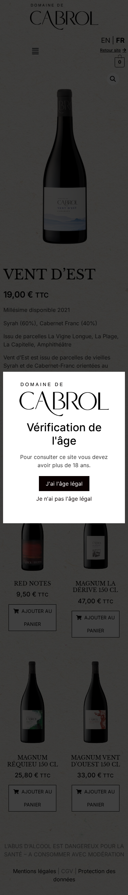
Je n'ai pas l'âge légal (64, 498)
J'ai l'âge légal (64, 483)
